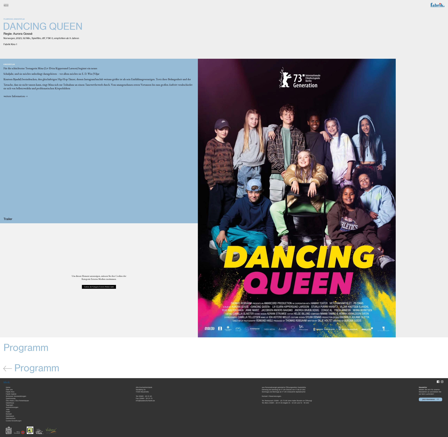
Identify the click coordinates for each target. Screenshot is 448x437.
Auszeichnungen (12, 407)
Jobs (7, 409)
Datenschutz (10, 418)
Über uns (9, 390)
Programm (35, 368)
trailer (8, 412)
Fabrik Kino (10, 392)
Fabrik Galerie (11, 394)
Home (8, 387)
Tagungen (9, 405)
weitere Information (14, 96)
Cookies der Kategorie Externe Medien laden (99, 287)
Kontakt (9, 414)
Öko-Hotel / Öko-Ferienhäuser (17, 401)
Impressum (10, 416)
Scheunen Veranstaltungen (16, 396)
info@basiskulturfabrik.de (145, 401)
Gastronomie (11, 398)
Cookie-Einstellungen (13, 421)
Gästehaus (10, 403)
